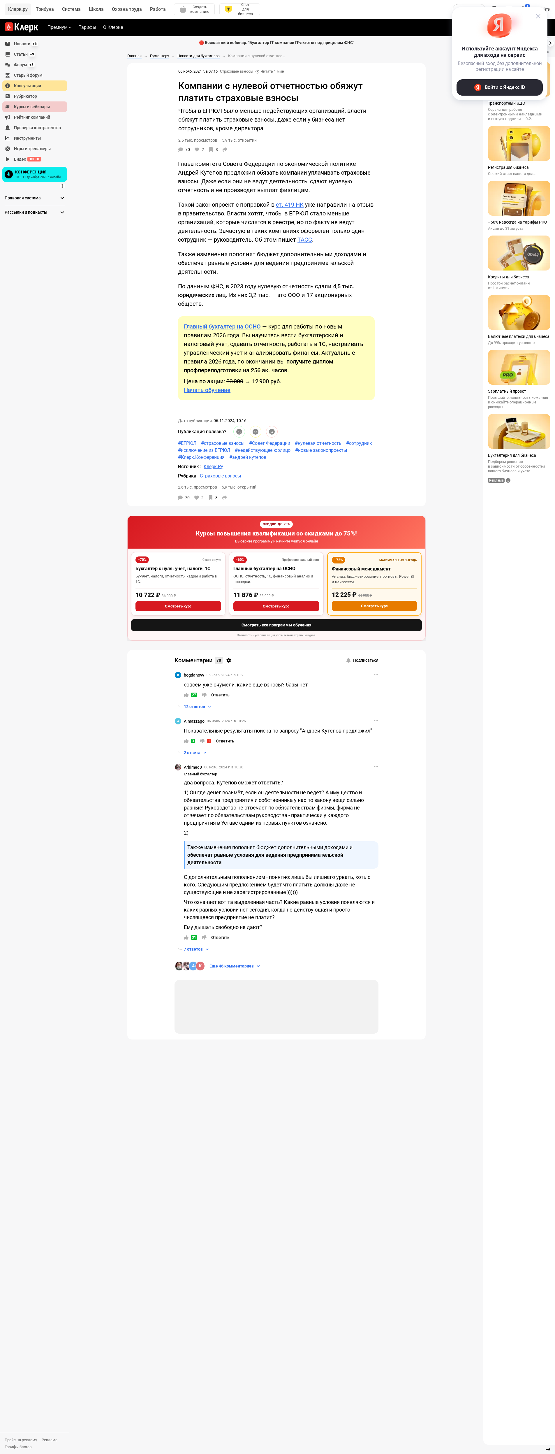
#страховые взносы (222, 443)
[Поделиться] (225, 149)
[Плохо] (272, 432)
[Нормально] (255, 432)
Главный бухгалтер (200, 774)
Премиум (57, 27)
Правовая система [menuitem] (23, 198)
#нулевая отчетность (318, 443)
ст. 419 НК (290, 204)
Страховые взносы (236, 71)
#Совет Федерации (269, 443)
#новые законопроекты (321, 450)
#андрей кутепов (247, 457)
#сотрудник (359, 443)
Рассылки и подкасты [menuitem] (26, 212)
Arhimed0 (193, 767)
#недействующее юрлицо (262, 450)
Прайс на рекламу (21, 1440)
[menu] (37, 111)
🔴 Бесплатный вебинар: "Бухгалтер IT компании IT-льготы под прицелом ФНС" (276, 42)
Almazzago (194, 721)
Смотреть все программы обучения (276, 625)
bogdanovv (194, 675)
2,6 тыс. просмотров (197, 487)
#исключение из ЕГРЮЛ (204, 450)
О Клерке (113, 27)
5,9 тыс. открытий (239, 487)
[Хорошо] (239, 432)
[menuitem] (34, 43)
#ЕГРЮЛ (187, 443)
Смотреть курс (178, 606)
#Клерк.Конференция (201, 457)
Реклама (49, 1440)
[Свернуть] (548, 1449)
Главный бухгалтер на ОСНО (264, 568)
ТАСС (304, 239)
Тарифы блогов (18, 1447)
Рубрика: (188, 476)
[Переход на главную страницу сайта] (21, 27)
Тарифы (87, 27)
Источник (189, 466)
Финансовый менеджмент (361, 569)
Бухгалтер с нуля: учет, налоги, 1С (172, 568)
